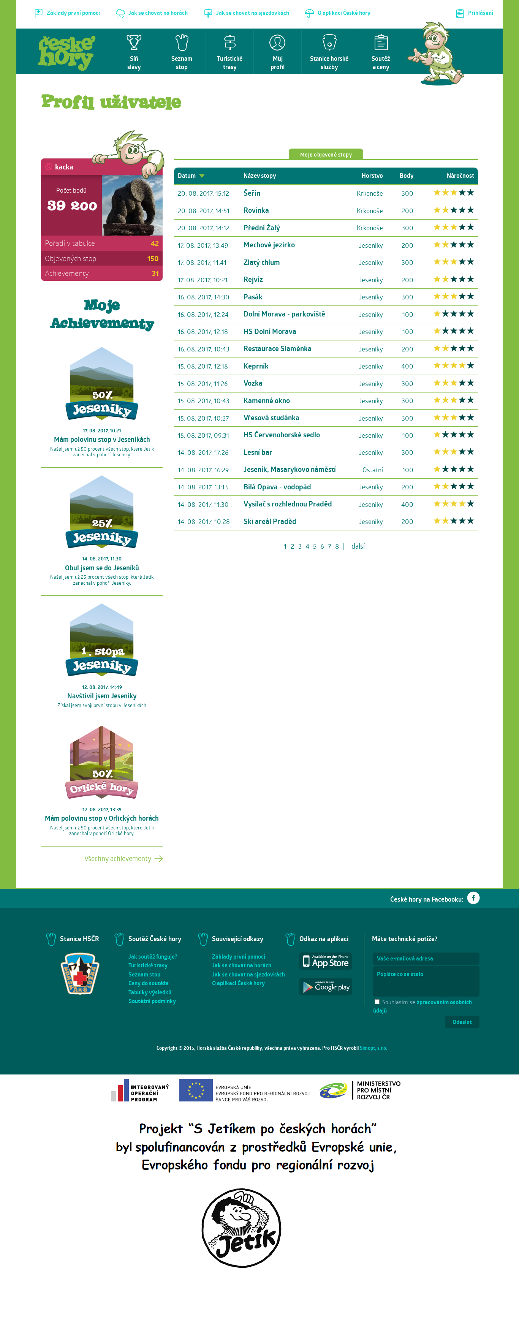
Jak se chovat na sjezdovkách (248, 974)
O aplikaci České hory (238, 983)
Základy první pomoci (238, 956)
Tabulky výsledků (149, 992)
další (358, 546)
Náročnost (460, 175)
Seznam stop (144, 974)
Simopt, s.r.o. (373, 1047)
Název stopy (260, 175)
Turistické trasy (148, 965)
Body (406, 175)
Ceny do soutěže (148, 983)
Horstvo (372, 175)
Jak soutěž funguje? (152, 956)
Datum (187, 175)
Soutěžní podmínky (152, 1001)
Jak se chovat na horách (241, 965)
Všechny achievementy (117, 858)
